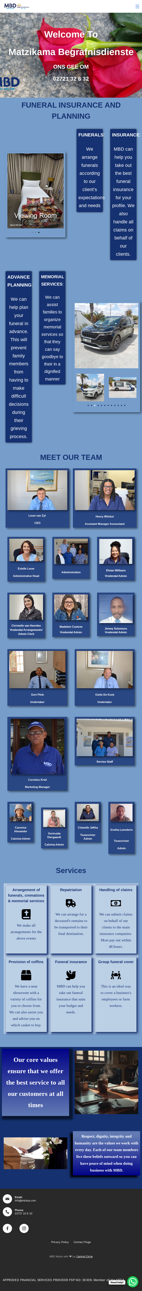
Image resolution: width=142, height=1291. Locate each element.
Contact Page (82, 1242)
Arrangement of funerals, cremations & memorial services (26, 895)
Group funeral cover (116, 962)
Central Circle (84, 1256)
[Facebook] (7, 1228)
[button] (11, 191)
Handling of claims (115, 890)
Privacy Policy (60, 1242)
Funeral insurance (71, 962)
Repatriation (71, 890)
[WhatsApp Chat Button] (132, 1281)
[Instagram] (24, 1228)
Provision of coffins (26, 962)
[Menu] (137, 6)
